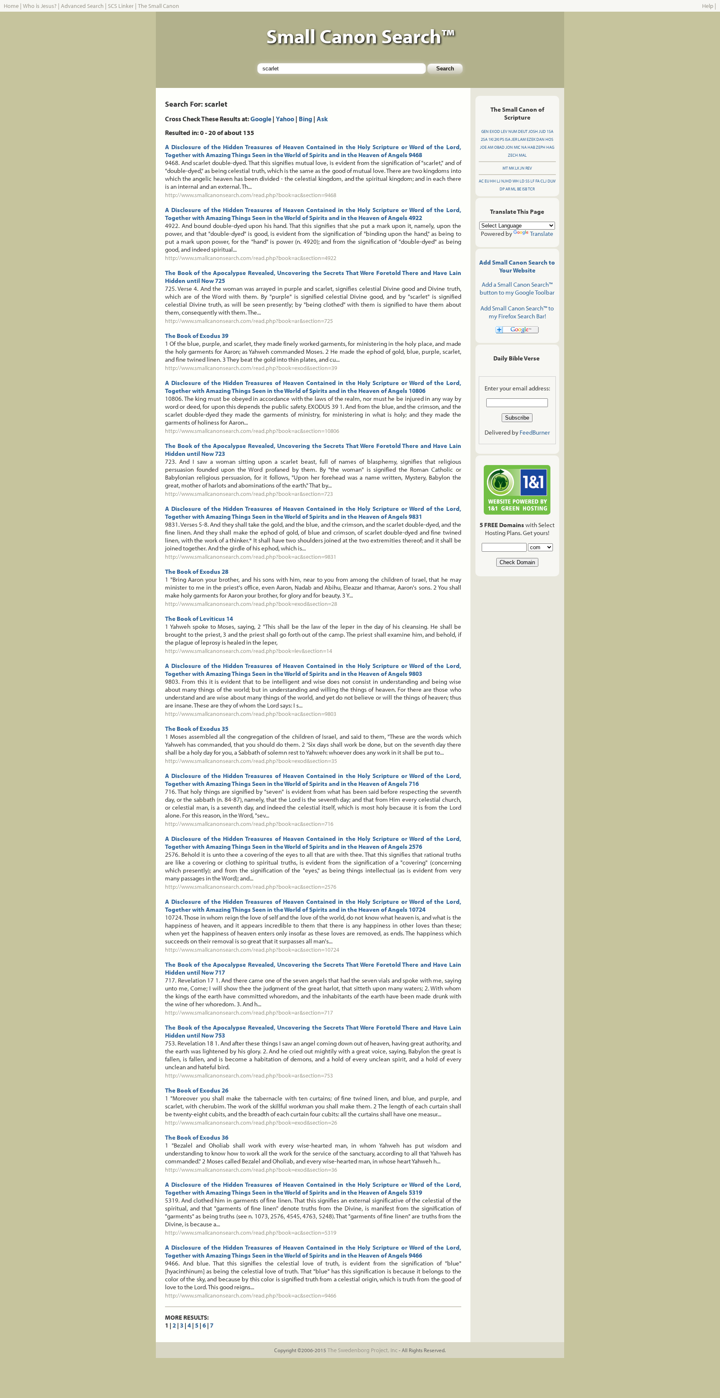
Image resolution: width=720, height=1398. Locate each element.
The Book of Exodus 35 (196, 729)
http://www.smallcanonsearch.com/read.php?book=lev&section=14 (248, 651)
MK (511, 168)
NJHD (506, 181)
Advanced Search (82, 6)
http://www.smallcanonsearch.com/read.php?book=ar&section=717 (249, 1012)
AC (481, 181)
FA (537, 181)
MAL (523, 155)
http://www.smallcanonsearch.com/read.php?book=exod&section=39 (251, 368)
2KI (496, 139)
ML (513, 189)
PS (502, 139)
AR (507, 189)
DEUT (523, 131)
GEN (485, 131)
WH (515, 181)
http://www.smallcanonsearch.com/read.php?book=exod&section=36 (251, 1169)
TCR (531, 189)
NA (524, 147)
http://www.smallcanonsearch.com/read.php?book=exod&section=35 (251, 761)
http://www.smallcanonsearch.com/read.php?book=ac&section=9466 (250, 1295)
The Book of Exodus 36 (196, 1137)
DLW (551, 181)
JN (522, 168)
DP (502, 189)
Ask (322, 119)
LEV (504, 131)
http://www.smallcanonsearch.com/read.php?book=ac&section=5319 (250, 1232)
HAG (550, 147)
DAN (540, 139)
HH (493, 181)
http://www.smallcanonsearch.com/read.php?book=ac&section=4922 (250, 258)
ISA (507, 139)
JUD (542, 131)
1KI (490, 139)
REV (528, 168)
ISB (524, 189)
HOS (549, 139)
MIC (517, 147)
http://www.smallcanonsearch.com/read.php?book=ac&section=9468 (250, 195)
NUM (512, 131)
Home (11, 6)
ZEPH (540, 147)
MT (505, 168)
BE (519, 189)
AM (490, 147)
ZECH (513, 155)
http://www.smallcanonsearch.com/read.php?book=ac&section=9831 (250, 556)
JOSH (533, 131)
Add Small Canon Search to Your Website (517, 266)
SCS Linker (121, 6)
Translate (541, 234)
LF (532, 181)
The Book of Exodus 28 (196, 571)
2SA (484, 139)
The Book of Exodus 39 (196, 336)
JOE (483, 147)
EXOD (495, 131)
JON (509, 147)
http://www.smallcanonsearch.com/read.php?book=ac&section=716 (249, 824)
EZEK (531, 139)
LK (517, 168)
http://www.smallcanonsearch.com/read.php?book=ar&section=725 (249, 321)
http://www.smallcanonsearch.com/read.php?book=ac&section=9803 (250, 714)
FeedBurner (535, 432)
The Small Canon (158, 6)
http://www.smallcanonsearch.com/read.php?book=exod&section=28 (251, 604)
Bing (305, 119)
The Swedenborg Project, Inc (363, 1350)
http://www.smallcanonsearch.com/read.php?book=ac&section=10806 (252, 431)
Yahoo (285, 119)
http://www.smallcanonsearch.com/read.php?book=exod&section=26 (251, 1122)
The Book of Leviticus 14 (199, 619)
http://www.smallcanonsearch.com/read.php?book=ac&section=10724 (252, 949)
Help (707, 6)
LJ (498, 181)
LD (522, 181)
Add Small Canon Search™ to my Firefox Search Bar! (517, 312)
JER (514, 139)
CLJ (543, 181)
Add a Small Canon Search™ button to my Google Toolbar (517, 288)
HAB (531, 147)
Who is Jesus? (40, 6)
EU (487, 181)
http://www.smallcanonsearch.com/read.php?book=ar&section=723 (249, 494)
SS (527, 181)
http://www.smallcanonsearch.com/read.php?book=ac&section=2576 (250, 886)
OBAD (499, 147)
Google (260, 119)
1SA (550, 131)
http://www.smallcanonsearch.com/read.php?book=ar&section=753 (249, 1075)
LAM (522, 139)
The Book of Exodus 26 (196, 1090)
